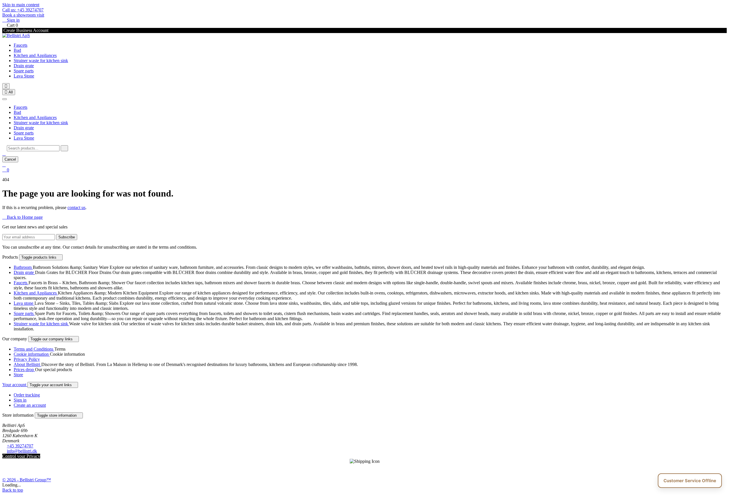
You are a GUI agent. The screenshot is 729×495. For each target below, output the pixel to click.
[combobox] (33, 148)
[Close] (4, 99)
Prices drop (24, 369)
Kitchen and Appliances (35, 55)
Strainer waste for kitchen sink (41, 60)
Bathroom (23, 267)
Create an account (30, 405)
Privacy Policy (27, 359)
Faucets (20, 45)
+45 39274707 (20, 445)
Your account (14, 384)
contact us (76, 207)
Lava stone (24, 303)
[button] (4, 153)
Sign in (20, 400)
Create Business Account (25, 30)
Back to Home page (22, 217)
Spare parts (24, 70)
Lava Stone (24, 75)
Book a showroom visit (23, 15)
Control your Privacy (21, 456)
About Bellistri (27, 364)
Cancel (10, 159)
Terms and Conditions (34, 349)
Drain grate (24, 65)
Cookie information (32, 354)
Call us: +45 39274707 (23, 9)
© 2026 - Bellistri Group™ (26, 479)
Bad (17, 50)
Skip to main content (20, 4)
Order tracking (27, 394)
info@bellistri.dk (22, 451)
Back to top (12, 490)
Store (18, 374)
